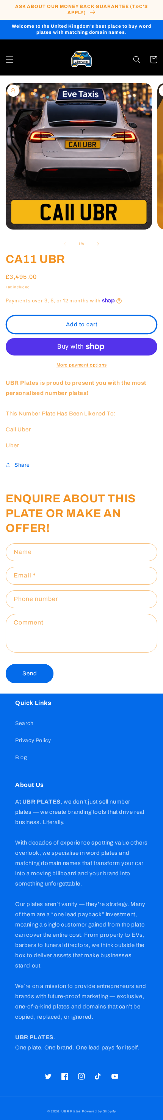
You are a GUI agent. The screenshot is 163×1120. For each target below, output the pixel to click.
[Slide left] (64, 243)
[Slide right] (98, 243)
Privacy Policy (33, 740)
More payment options (81, 365)
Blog (21, 757)
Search (24, 723)
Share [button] (22, 465)
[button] (9, 59)
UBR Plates (71, 1111)
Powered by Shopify (99, 1111)
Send (29, 673)
